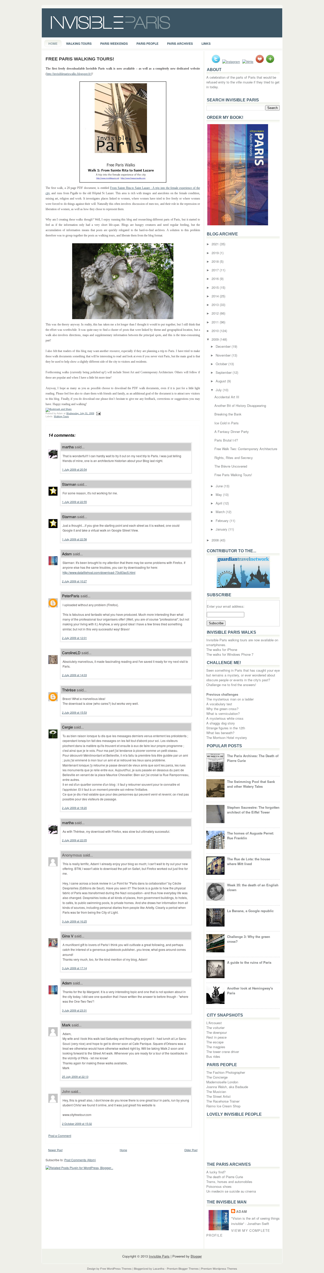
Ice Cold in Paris (226, 423)
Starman (69, 484)
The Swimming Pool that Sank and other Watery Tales (251, 784)
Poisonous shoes (219, 1186)
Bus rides (213, 1056)
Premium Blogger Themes (183, 1268)
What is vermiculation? (223, 713)
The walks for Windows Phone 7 (229, 654)
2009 (216, 339)
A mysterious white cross (225, 718)
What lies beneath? (220, 732)
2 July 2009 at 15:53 (74, 712)
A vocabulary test (219, 703)
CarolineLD (71, 652)
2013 (216, 304)
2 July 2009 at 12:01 (74, 638)
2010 (216, 330)
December (224, 346)
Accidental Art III (226, 396)
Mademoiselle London (222, 1082)
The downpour (216, 1032)
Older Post (190, 1150)
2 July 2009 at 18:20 (74, 808)
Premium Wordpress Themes (219, 1268)
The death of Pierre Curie (224, 1176)
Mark (66, 1024)
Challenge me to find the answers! (231, 684)
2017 (216, 270)
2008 (216, 540)
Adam (67, 553)
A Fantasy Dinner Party (231, 431)
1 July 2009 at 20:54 (74, 469)
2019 (216, 252)
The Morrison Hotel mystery (226, 737)
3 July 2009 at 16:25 (74, 921)
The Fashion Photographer (225, 1072)
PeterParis (70, 595)
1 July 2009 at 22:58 (74, 539)
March (221, 511)
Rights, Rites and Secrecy (233, 457)
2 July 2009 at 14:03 (74, 675)
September (224, 372)
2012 (216, 313)
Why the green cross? (222, 708)
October (222, 363)
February (223, 520)
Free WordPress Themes (116, 1268)
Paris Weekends (114, 43)
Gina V (67, 935)
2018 (216, 261)
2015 (216, 287)
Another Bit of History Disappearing (240, 405)
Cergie (67, 727)
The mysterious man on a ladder (230, 699)
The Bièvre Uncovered (230, 466)
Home (52, 43)
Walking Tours (79, 43)
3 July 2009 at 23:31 (74, 1010)
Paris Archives (180, 43)
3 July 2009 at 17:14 (74, 968)
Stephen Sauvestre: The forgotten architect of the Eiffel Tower (253, 810)
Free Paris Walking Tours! (80, 58)
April (219, 503)
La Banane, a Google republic (250, 910)
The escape (215, 1042)
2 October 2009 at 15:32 (77, 1124)
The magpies (215, 1046)
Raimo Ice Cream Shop (223, 1106)
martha (68, 446)
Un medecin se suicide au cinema (231, 1191)
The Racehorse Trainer (222, 1101)
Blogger (196, 1256)
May (219, 494)
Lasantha (158, 1268)
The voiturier (215, 1027)
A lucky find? (216, 1172)
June (220, 486)
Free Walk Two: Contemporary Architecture (245, 448)
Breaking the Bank (227, 414)
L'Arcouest (214, 1022)
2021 (216, 244)
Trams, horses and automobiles (229, 1181)
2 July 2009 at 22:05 (74, 840)
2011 (216, 322)
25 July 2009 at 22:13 (75, 1076)
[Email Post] (98, 413)
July (219, 389)
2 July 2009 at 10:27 (74, 581)
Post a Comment (59, 1135)
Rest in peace (216, 1037)
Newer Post (55, 1150)
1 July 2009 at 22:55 (74, 502)
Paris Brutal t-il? (226, 440)
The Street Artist (218, 1096)
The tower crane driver (222, 1051)
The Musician (216, 1091)
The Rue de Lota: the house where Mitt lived (248, 861)
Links (206, 43)
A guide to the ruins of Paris (249, 962)
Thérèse (69, 689)
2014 (216, 296)
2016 (216, 278)
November (224, 355)
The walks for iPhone (221, 649)
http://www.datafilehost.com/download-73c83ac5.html (99, 572)
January (222, 529)
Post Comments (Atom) (80, 1160)
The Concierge (217, 1077)
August (221, 381)
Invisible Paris (159, 1256)
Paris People (147, 43)
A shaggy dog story (220, 723)
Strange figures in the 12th (225, 728)
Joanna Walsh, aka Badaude (227, 1086)
